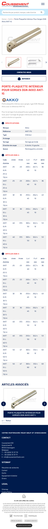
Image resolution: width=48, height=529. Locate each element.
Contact (4, 470)
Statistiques (32, 516)
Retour (8, 420)
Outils (10, 19)
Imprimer (26, 78)
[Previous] (2, 62)
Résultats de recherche (10, 467)
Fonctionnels (18, 516)
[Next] (45, 62)
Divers (4, 478)
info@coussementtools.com (14, 457)
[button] (41, 12)
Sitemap (5, 489)
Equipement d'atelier (9, 475)
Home (4, 19)
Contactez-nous (24, 72)
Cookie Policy (7, 492)
